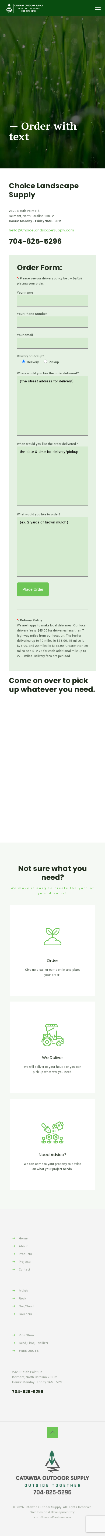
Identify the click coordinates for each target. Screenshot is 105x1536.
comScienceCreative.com (52, 1517)
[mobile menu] (97, 8)
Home (23, 1238)
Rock (22, 1298)
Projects (25, 1262)
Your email (25, 335)
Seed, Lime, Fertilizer (33, 1343)
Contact (24, 1269)
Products (25, 1254)
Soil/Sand (26, 1306)
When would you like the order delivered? (47, 444)
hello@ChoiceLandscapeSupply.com (41, 230)
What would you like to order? (39, 514)
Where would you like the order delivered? (48, 373)
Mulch (23, 1290)
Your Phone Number (32, 314)
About (23, 1246)
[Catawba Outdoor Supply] (24, 8)
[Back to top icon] (52, 1432)
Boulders (25, 1314)
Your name (25, 292)
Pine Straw (26, 1335)
